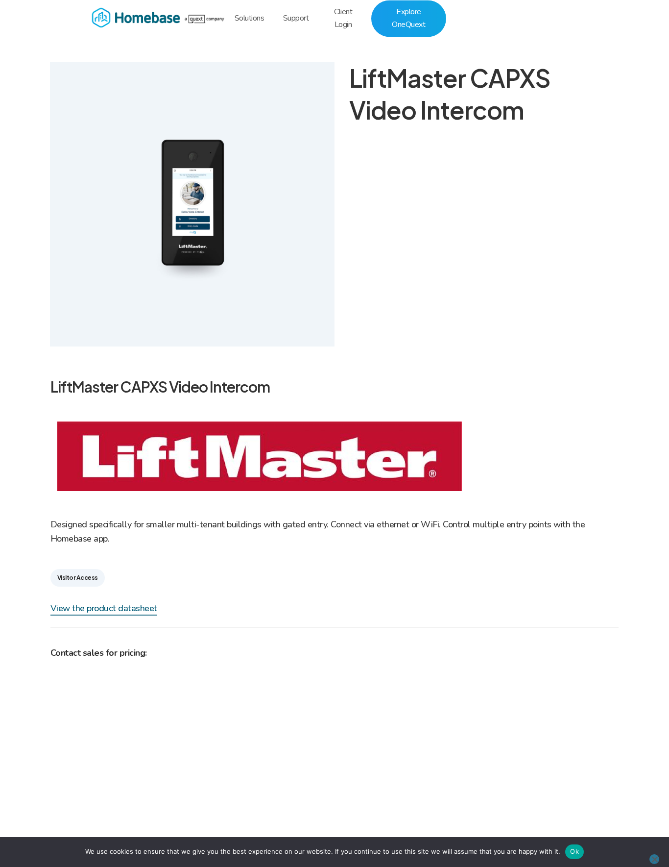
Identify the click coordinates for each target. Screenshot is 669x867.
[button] (77, 578)
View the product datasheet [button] (103, 608)
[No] (654, 859)
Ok (574, 851)
